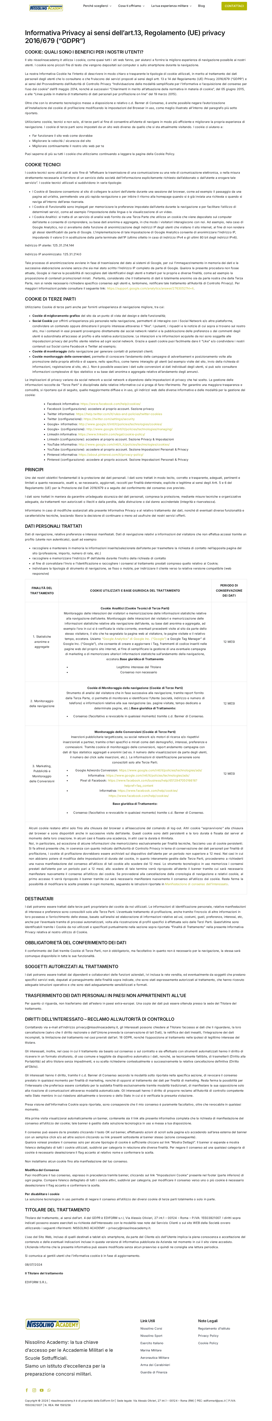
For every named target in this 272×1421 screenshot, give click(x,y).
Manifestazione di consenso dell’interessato (196, 884)
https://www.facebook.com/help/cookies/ (110, 404)
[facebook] (27, 1390)
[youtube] (41, 1390)
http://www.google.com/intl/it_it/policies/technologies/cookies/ (124, 444)
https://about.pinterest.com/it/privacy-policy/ (111, 454)
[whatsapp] (49, 1390)
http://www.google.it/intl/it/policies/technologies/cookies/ (120, 424)
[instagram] (34, 1390)
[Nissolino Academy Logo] (46, 5)
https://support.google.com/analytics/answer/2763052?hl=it (150, 288)
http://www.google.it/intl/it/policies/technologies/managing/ (129, 429)
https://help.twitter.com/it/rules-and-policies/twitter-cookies (119, 414)
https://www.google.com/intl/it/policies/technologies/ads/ (160, 770)
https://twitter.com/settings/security (109, 419)
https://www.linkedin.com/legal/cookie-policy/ (111, 434)
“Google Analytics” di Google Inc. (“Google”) (134, 639)
